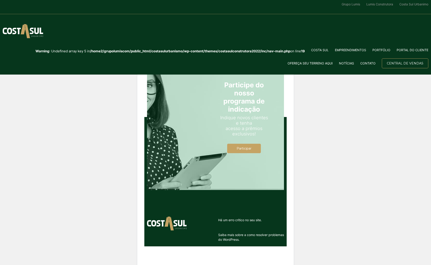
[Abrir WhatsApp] (11, 254)
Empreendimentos (350, 50)
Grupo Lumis (351, 4)
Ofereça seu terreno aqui (310, 63)
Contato (368, 63)
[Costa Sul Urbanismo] (23, 31)
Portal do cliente (412, 50)
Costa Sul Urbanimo (413, 4)
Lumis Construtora (379, 4)
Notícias (346, 63)
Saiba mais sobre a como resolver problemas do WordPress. (251, 237)
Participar (244, 148)
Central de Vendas (405, 63)
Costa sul (320, 50)
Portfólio (381, 50)
